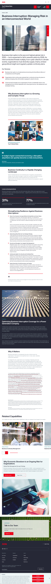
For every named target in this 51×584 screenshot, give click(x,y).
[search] (46, 2)
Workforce (26, 561)
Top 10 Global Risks (7, 6)
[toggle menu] (48, 2)
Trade (25, 555)
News (3, 561)
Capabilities (15, 555)
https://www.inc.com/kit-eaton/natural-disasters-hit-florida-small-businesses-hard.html (23, 377)
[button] (9, 475)
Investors (3, 559)
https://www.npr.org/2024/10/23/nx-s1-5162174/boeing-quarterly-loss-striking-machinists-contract (22, 389)
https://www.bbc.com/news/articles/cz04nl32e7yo (35, 378)
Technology (26, 557)
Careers (3, 557)
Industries (15, 557)
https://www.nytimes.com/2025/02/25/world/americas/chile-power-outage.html (28, 387)
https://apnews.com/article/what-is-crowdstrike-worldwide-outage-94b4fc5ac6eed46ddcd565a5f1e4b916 (23, 374)
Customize (38, 575)
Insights (14, 559)
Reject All (38, 578)
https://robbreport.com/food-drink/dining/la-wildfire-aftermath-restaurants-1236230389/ (28, 382)
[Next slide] (6, 452)
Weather (25, 559)
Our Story (4, 555)
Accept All (38, 581)
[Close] (49, 578)
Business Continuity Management (11, 448)
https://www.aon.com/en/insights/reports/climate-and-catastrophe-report (31, 394)
